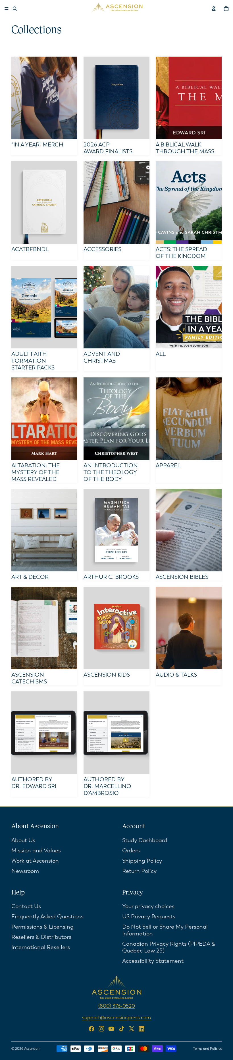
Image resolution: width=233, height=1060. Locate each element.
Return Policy (139, 870)
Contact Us (26, 906)
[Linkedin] (141, 1028)
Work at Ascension (35, 860)
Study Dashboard (144, 840)
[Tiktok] (121, 1028)
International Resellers (40, 947)
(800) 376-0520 (116, 1006)
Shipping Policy (142, 860)
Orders (131, 850)
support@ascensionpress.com (116, 1017)
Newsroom (25, 870)
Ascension (31, 1049)
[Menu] (6, 8)
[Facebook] (91, 1028)
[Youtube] (111, 1028)
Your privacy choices (148, 906)
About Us (23, 840)
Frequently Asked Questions (47, 916)
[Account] (213, 8)
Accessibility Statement (153, 961)
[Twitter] (131, 1028)
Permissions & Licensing (42, 926)
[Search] (15, 8)
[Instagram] (101, 1028)
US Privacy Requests (148, 916)
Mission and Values (36, 850)
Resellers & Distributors (41, 937)
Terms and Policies (207, 1049)
